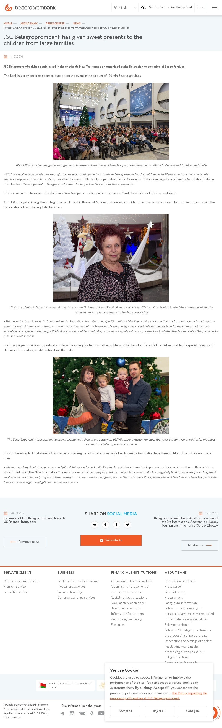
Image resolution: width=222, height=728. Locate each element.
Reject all (159, 711)
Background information (181, 603)
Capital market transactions (129, 597)
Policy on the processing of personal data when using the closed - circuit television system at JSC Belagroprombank (189, 616)
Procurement (174, 597)
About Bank (176, 572)
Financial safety (175, 592)
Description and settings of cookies (189, 641)
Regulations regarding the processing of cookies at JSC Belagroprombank (184, 652)
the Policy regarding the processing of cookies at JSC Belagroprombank (158, 696)
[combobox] (122, 8)
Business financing (69, 592)
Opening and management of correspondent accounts (130, 589)
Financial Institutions (134, 572)
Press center (173, 586)
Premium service (15, 586)
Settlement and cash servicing (77, 581)
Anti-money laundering (126, 619)
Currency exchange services (76, 597)
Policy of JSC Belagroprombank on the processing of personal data (188, 633)
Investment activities (71, 586)
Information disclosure (180, 581)
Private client (18, 572)
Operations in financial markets (131, 581)
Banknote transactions (126, 608)
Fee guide (117, 625)
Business (65, 572)
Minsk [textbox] (123, 8)
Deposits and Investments (21, 581)
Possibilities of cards (17, 592)
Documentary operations (128, 603)
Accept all (125, 711)
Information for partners (127, 614)
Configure (193, 711)
